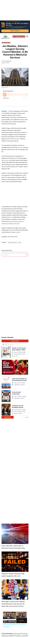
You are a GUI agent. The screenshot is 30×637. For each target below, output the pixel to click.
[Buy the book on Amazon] (3, 25)
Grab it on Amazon (15, 30)
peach (19, 242)
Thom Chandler (7, 61)
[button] (15, 26)
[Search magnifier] (27, 255)
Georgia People (6, 42)
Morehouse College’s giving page (10, 223)
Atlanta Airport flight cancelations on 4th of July (9, 614)
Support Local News (19, 36)
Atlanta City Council (12, 242)
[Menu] (27, 36)
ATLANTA (4, 111)
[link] (5, 614)
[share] (13, 613)
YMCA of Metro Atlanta (16, 221)
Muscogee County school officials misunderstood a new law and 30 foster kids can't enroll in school (13, 604)
